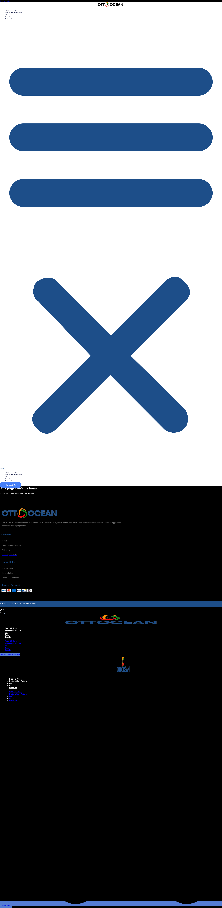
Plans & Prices (11, 10)
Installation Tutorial (13, 12)
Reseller (8, 18)
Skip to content (5, 1)
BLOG (7, 16)
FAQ (6, 14)
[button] (111, 245)
